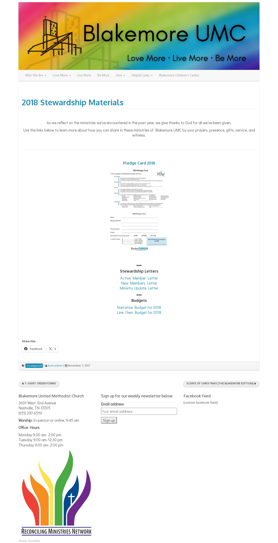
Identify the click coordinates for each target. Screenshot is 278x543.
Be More (103, 75)
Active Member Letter (139, 278)
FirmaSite (34, 541)
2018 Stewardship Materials (73, 102)
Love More (61, 75)
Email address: (112, 403)
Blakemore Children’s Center (179, 75)
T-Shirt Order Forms (40, 383)
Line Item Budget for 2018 (139, 312)
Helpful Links (141, 75)
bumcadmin (55, 365)
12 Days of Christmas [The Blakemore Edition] (220, 383)
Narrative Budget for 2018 (139, 307)
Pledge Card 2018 (139, 163)
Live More (84, 75)
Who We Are (34, 75)
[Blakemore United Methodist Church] (139, 36)
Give (119, 75)
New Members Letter (139, 283)
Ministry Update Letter (139, 288)
